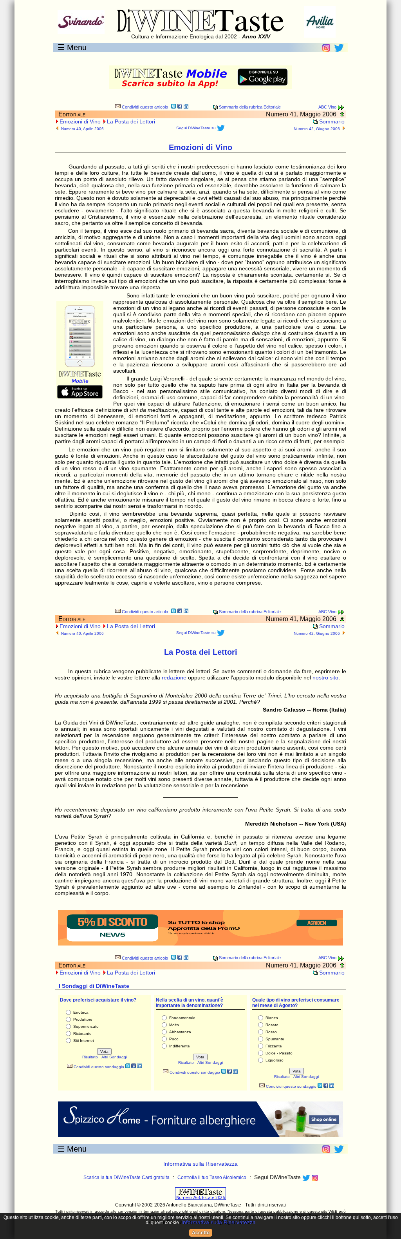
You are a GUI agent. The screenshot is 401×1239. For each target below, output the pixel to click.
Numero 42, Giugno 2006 (317, 129)
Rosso (271, 1032)
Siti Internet (83, 1040)
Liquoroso (275, 1060)
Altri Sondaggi (114, 1057)
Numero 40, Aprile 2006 (82, 129)
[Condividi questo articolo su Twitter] (173, 107)
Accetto (201, 1232)
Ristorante (82, 1033)
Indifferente (179, 1046)
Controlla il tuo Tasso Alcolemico (211, 1177)
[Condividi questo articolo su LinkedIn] (186, 107)
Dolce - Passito (279, 1053)
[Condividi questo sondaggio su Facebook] (133, 1067)
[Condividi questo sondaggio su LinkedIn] (139, 1067)
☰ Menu (72, 47)
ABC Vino (328, 107)
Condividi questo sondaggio (98, 1067)
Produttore (82, 1019)
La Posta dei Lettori (131, 121)
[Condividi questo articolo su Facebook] (179, 107)
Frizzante (274, 1046)
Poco (174, 1039)
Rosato (272, 1025)
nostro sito (325, 677)
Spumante (275, 1039)
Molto (174, 1025)
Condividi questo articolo (144, 107)
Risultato (90, 1057)
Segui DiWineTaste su (196, 128)
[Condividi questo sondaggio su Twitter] (127, 1067)
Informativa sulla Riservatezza (200, 1164)
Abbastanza (180, 1032)
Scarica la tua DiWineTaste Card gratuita (126, 1177)
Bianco (272, 1018)
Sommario (331, 121)
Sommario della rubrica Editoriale (249, 107)
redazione (174, 677)
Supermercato (86, 1026)
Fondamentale (182, 1018)
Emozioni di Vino (80, 121)
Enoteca (81, 1012)
